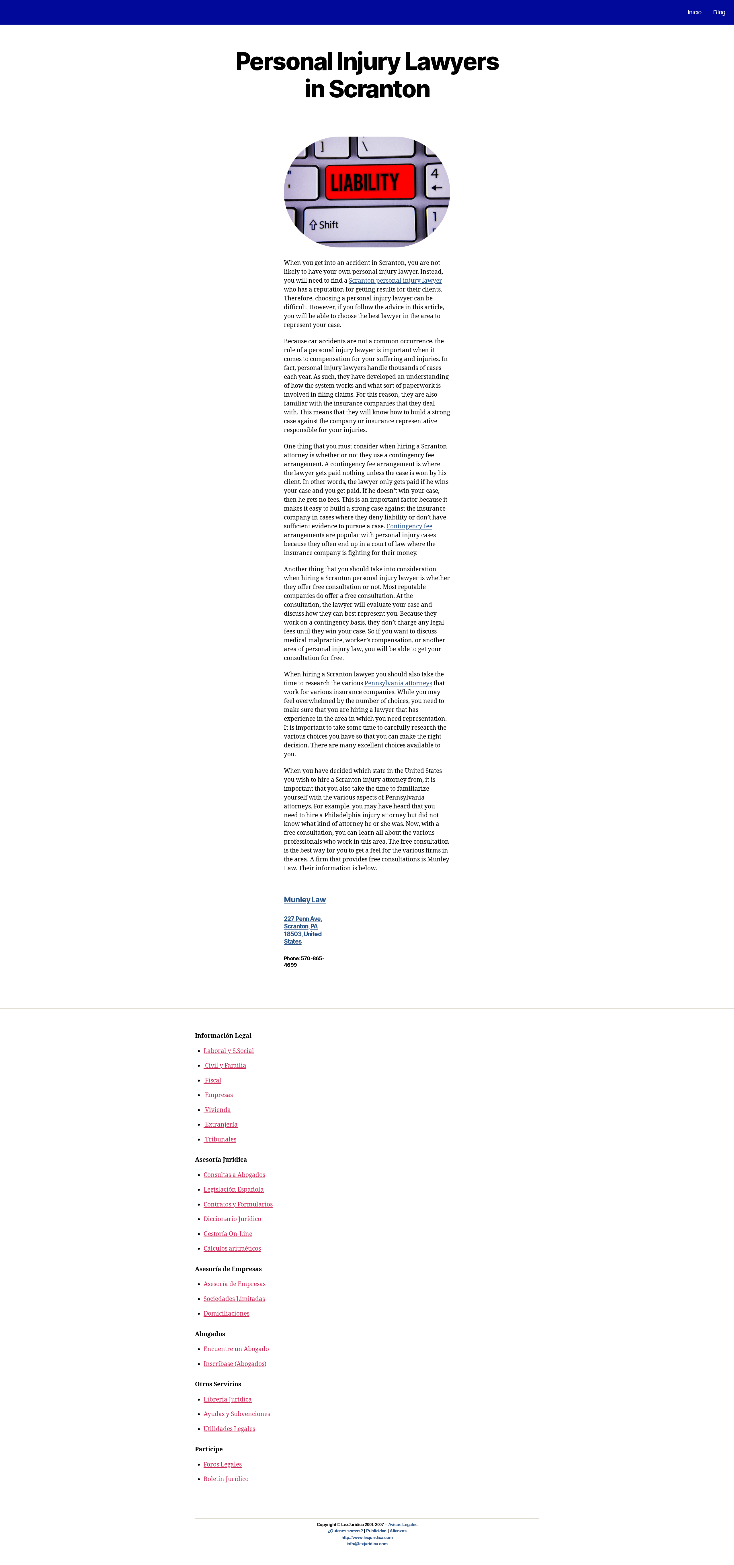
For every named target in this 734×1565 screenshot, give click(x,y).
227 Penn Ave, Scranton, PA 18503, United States (303, 930)
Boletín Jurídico (226, 1479)
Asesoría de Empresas (235, 1284)
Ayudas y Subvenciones (237, 1414)
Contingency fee (409, 526)
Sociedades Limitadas (234, 1299)
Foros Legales (223, 1464)
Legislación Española (234, 1190)
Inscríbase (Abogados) (235, 1364)
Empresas (218, 1095)
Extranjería (221, 1125)
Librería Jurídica (228, 1399)
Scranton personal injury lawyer (395, 281)
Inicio (695, 12)
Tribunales (220, 1139)
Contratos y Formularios (238, 1204)
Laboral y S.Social (229, 1051)
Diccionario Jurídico (232, 1219)
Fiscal (212, 1080)
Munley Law (305, 899)
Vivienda (217, 1110)
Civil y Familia (225, 1066)
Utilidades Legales (229, 1429)
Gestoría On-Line (228, 1234)
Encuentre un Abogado (236, 1349)
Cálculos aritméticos (232, 1249)
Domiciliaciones (226, 1314)
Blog (719, 12)
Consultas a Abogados (234, 1175)
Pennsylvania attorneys (398, 683)
